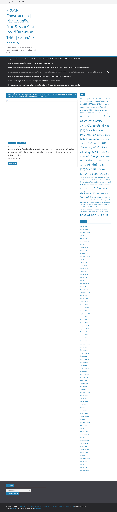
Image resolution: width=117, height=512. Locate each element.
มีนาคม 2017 (84, 380)
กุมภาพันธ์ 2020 (84, 308)
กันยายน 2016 (84, 398)
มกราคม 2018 (84, 362)
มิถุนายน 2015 (84, 437)
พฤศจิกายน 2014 (85, 458)
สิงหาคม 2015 (84, 431)
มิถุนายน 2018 (84, 356)
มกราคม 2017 (84, 386)
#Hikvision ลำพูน (85, 99)
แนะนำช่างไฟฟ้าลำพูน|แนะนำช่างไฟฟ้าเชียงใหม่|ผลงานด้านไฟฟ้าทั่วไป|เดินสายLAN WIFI (34, 81)
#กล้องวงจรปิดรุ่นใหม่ (87, 101)
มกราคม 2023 (84, 250)
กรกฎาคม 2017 (84, 368)
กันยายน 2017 (84, 365)
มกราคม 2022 (84, 277)
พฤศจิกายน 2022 (85, 256)
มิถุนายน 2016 (84, 407)
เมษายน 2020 (84, 302)
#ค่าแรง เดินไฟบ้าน (101, 110)
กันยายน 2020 (84, 296)
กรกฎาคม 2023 (84, 241)
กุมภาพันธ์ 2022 (84, 274)
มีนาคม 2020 (84, 305)
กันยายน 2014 (84, 464)
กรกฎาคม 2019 (84, 326)
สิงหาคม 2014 (84, 467)
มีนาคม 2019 (84, 332)
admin (22, 146)
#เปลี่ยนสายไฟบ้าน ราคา (99, 197)
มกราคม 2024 (84, 229)
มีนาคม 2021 (84, 287)
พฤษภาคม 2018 (84, 359)
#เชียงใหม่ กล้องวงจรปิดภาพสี (91, 184)
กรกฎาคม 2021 (84, 284)
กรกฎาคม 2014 (84, 471)
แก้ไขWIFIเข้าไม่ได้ (94, 215)
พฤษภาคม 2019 (84, 329)
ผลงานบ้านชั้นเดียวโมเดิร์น (76, 72)
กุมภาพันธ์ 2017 (84, 383)
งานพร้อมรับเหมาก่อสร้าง (29, 59)
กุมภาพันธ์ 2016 (84, 416)
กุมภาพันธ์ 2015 (84, 449)
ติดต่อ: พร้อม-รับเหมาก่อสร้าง (43, 63)
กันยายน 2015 (84, 428)
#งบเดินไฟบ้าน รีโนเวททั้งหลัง (101, 113)
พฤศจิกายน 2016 (85, 392)
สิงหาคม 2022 (84, 262)
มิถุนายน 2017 (84, 371)
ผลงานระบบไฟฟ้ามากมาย (94, 72)
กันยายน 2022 (84, 259)
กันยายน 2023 (84, 235)
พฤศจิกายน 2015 (85, 422)
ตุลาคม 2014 (83, 461)
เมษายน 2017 (84, 377)
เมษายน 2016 (84, 410)
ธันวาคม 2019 (84, 311)
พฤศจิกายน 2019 (85, 314)
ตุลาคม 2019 (83, 317)
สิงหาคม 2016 (84, 401)
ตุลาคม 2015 (83, 425)
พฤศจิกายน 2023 (85, 232)
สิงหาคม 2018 (84, 350)
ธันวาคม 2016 (84, 389)
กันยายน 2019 (84, 320)
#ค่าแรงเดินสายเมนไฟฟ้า (92, 104)
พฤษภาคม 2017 (84, 374)
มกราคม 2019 (84, 338)
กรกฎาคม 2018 (84, 353)
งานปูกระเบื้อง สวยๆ (13, 59)
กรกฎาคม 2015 (84, 434)
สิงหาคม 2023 (84, 238)
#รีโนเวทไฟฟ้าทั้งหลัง (101, 179)
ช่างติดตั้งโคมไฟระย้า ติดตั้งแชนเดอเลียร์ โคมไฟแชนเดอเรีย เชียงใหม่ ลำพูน (60, 59)
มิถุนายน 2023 (84, 244)
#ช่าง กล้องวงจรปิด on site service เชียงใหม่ (91, 117)
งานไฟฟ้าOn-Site (21, 142)
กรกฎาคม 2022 (84, 265)
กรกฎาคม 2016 (84, 404)
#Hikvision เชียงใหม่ (96, 98)
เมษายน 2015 (84, 443)
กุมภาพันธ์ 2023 (84, 247)
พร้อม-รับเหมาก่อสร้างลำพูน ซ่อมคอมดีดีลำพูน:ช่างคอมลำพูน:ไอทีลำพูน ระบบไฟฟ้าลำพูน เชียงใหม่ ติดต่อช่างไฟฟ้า (40, 76)
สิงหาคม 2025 (84, 226)
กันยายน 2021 (84, 280)
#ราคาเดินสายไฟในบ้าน (98, 177)
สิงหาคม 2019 (84, 323)
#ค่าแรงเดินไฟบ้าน (87, 113)
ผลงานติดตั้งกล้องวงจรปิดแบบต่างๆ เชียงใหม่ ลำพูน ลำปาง (24, 72)
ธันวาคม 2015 (84, 419)
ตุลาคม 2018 (83, 347)
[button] (52, 63)
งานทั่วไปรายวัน (12, 142)
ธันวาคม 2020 (84, 290)
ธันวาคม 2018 (84, 341)
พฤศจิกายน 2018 (85, 344)
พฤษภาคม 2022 (84, 268)
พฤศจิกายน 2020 (85, 293)
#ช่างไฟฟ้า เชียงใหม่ (96, 173)
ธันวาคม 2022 (84, 253)
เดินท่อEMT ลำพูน (104, 211)
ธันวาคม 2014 (84, 455)
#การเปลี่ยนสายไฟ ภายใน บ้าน (101, 101)
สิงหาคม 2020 (84, 299)
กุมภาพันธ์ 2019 (84, 335)
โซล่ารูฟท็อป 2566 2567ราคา (44, 85)
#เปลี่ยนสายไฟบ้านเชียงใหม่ (99, 200)
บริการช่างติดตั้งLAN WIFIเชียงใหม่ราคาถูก (90, 211)
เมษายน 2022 (84, 271)
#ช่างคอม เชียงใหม (93, 139)
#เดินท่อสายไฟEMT (88, 189)
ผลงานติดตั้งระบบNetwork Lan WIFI (55, 72)
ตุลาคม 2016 (83, 395)
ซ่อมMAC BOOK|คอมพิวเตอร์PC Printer (20, 63)
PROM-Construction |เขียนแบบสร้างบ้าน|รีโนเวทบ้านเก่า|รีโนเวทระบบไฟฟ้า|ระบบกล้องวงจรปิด (20, 27)
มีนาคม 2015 (84, 446)
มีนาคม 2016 (84, 413)
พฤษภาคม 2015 (84, 440)
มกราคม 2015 (84, 452)
